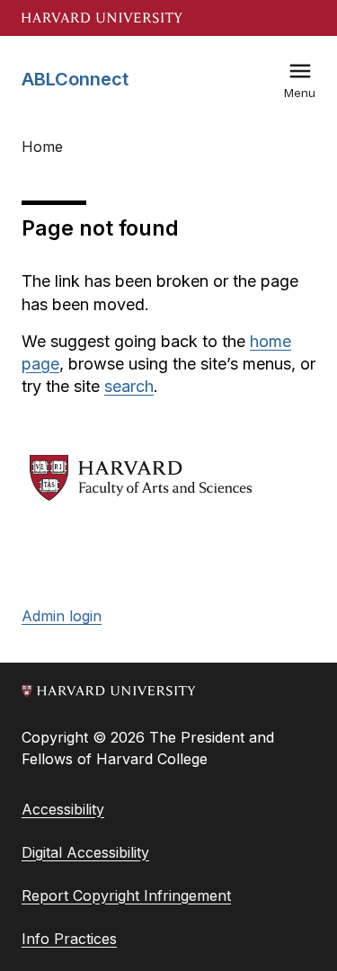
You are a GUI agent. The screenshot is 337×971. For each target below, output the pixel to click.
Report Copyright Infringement (126, 895)
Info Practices (69, 939)
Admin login (62, 616)
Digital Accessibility (85, 852)
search (129, 386)
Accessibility (63, 809)
